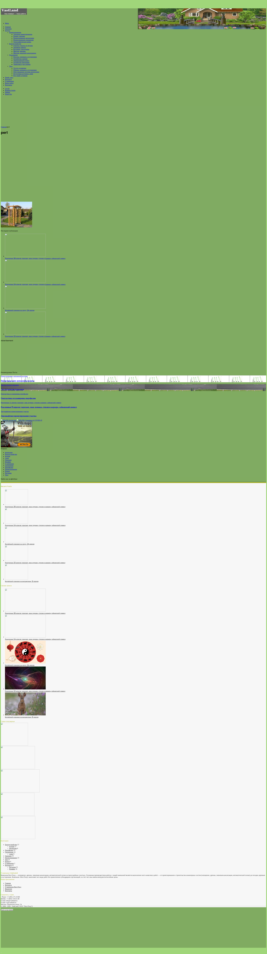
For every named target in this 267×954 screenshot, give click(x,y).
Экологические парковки (12, 389)
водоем (7, 456)
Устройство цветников (21, 62)
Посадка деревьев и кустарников (25, 57)
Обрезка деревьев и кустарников (25, 70)
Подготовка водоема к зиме (23, 74)
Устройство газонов (20, 59)
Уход (11, 66)
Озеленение (13, 55)
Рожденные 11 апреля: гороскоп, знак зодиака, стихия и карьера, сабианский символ (39, 407)
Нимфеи (8, 462)
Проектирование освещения (23, 40)
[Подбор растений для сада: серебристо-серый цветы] (18, 768)
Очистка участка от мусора (23, 46)
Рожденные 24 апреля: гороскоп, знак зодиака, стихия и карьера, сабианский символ (35, 284)
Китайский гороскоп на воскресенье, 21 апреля (21, 581)
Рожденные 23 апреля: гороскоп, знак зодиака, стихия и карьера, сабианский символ (35, 336)
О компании (9, 81)
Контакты (8, 85)
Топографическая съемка (22, 42)
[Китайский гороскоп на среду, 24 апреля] (25, 308)
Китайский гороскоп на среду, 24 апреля (19, 310)
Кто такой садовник (20, 76)
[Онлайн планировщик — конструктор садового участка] (14, 745)
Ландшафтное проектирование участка (18, 415)
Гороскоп (8, 29)
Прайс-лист (9, 77)
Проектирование (15, 32)
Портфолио (9, 467)
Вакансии (8, 889)
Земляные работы (19, 47)
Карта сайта (9, 83)
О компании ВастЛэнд (13, 887)
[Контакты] (20, 792)
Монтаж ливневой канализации (24, 53)
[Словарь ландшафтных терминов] (17, 815)
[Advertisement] (133, 111)
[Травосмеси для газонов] (18, 838)
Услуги (7, 30)
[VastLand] (14, 14)
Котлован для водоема (21, 49)
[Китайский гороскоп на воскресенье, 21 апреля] (16, 579)
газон (7, 458)
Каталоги (8, 79)
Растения (8, 473)
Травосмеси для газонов (21, 64)
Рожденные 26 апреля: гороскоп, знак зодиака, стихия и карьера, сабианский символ (35, 258)
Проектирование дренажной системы (17, 380)
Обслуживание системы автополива (26, 72)
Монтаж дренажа (19, 51)
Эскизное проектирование (22, 34)
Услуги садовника (19, 68)
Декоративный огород (21, 61)
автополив (9, 452)
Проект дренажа (19, 36)
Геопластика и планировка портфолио (18, 398)
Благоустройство (15, 44)
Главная (8, 27)
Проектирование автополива (23, 38)
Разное (7, 471)
